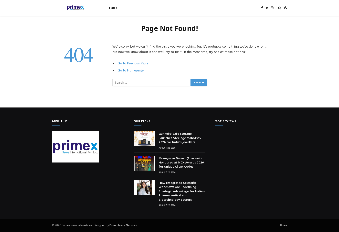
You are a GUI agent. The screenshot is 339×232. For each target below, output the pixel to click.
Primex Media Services (123, 225)
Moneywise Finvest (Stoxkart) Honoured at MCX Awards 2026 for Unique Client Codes (181, 162)
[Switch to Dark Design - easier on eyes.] (285, 7)
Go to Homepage (131, 70)
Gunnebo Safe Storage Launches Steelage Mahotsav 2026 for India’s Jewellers (180, 138)
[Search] (279, 8)
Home (113, 8)
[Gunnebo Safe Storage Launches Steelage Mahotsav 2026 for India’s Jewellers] (144, 138)
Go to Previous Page (133, 63)
